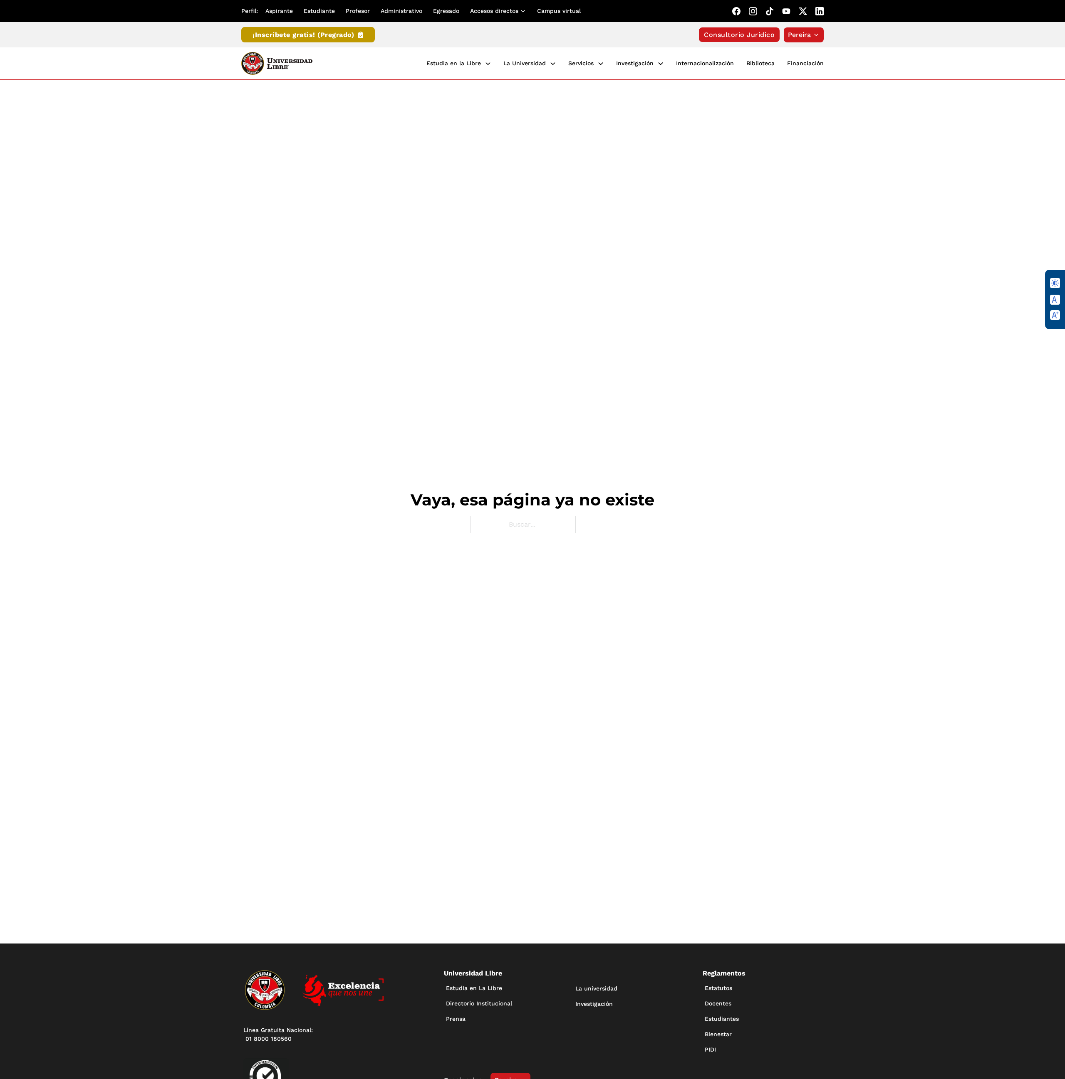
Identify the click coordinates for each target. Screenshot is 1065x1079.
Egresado (446, 10)
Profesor (358, 10)
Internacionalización (705, 63)
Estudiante (319, 10)
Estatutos (718, 988)
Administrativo (401, 10)
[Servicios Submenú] (601, 64)
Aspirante (279, 10)
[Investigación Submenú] (661, 64)
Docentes (718, 1003)
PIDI (710, 1049)
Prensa (456, 1018)
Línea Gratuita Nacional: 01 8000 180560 (278, 1034)
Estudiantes (722, 1018)
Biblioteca (760, 63)
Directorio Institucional (479, 1003)
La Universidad (524, 63)
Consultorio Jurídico (739, 35)
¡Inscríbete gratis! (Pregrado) (303, 35)
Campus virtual (559, 10)
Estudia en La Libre (474, 988)
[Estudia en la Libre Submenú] (488, 64)
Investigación (635, 63)
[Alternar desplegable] (525, 11)
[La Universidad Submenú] (553, 64)
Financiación (805, 63)
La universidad (596, 988)
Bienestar (718, 1034)
